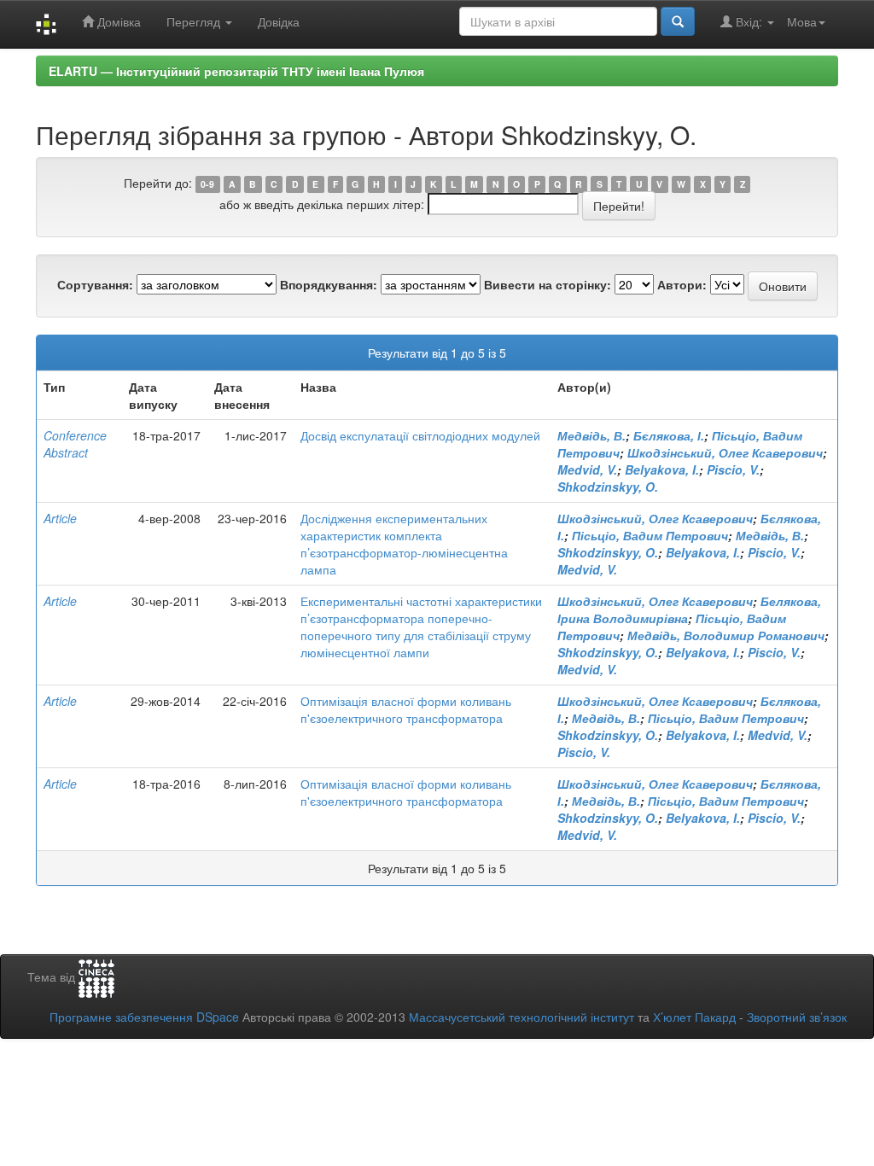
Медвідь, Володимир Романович (725, 635)
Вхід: (749, 21)
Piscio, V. (733, 469)
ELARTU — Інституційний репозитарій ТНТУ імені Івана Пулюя (236, 70)
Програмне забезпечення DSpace (144, 1016)
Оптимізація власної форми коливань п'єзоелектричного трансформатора (405, 709)
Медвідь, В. (591, 435)
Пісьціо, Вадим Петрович (650, 535)
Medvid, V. (587, 469)
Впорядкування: (328, 284)
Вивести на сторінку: (547, 284)
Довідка (279, 21)
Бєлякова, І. (668, 435)
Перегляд (195, 21)
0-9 (207, 184)
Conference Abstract (75, 444)
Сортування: (95, 284)
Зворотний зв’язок (797, 1016)
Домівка (117, 21)
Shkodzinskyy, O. (607, 486)
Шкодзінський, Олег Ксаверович (725, 452)
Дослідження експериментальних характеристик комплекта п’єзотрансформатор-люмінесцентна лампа (404, 544)
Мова (802, 21)
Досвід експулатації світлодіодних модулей (420, 435)
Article (60, 518)
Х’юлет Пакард (694, 1016)
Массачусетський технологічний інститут (521, 1016)
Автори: (682, 284)
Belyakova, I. (662, 469)
